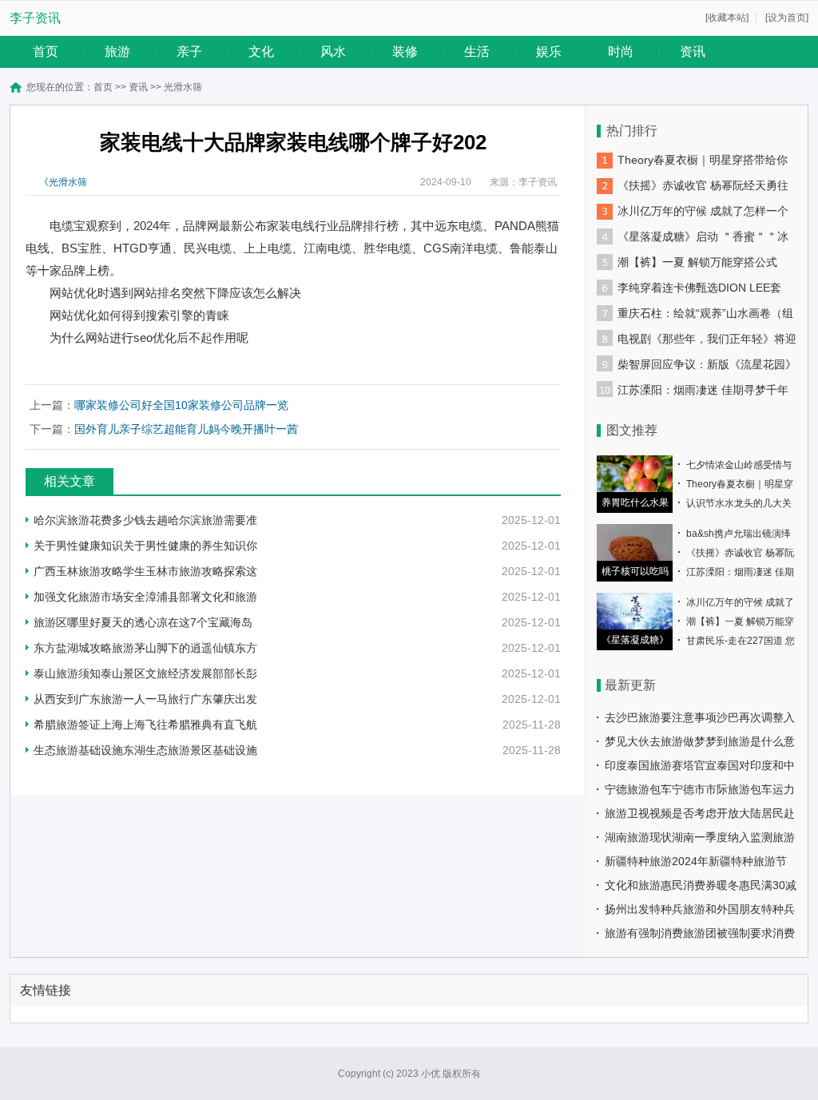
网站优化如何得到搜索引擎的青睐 (139, 315)
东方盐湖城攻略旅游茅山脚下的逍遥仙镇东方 (145, 647)
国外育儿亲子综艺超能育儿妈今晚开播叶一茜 (186, 429)
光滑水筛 (183, 87)
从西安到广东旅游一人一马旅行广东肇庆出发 (145, 699)
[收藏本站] (727, 17)
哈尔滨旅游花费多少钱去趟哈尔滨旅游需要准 (145, 520)
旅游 (117, 51)
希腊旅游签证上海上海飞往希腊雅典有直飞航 (145, 724)
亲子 (189, 51)
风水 (333, 51)
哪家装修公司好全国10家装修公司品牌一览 (181, 405)
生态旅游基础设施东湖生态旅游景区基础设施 (145, 750)
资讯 (692, 51)
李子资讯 (35, 18)
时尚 (620, 51)
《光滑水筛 (63, 182)
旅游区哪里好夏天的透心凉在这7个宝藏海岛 (143, 622)
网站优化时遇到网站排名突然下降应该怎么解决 (175, 293)
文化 (261, 51)
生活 (477, 51)
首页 (45, 51)
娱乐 (549, 51)
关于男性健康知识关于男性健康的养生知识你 (145, 545)
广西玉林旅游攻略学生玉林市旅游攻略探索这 (145, 571)
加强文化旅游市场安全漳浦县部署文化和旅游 (145, 596)
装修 (405, 51)
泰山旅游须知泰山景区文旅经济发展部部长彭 (145, 673)
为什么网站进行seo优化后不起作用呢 (149, 337)
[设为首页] (786, 17)
